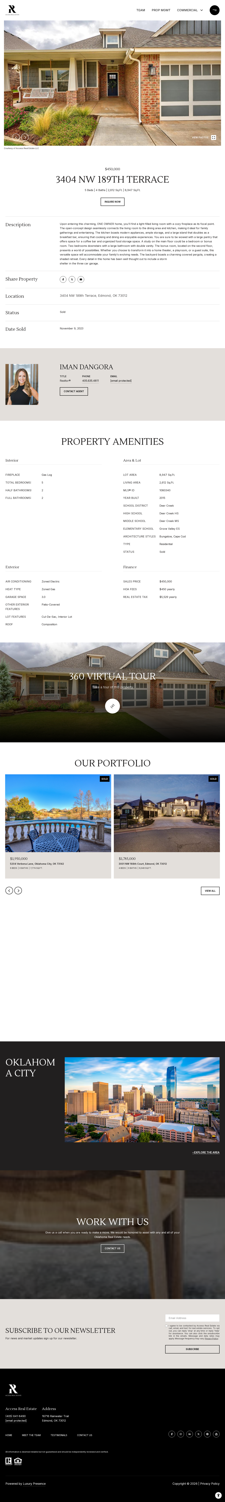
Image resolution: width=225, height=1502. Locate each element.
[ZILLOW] (216, 1434)
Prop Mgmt (161, 10)
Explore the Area (207, 1152)
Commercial (187, 10)
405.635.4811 (90, 380)
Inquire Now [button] (113, 201)
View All (210, 890)
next (25, 137)
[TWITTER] (198, 1434)
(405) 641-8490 (15, 1416)
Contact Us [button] (112, 1248)
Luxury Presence (34, 1483)
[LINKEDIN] (189, 1434)
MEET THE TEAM (31, 1435)
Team (140, 10)
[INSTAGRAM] (180, 1434)
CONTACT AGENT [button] (74, 391)
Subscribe (192, 1349)
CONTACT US (84, 1435)
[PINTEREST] (207, 1434)
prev (16, 137)
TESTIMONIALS (59, 1435)
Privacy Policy (211, 1338)
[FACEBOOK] (172, 1434)
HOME (8, 1435)
